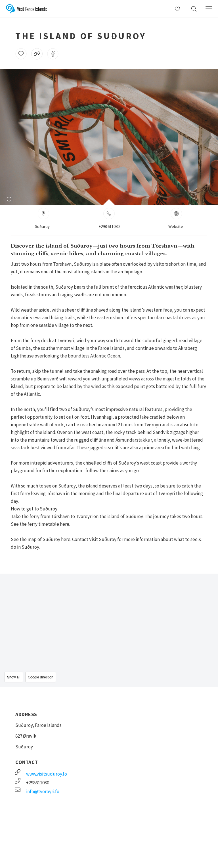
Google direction (40, 676)
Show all (13, 676)
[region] (109, 630)
